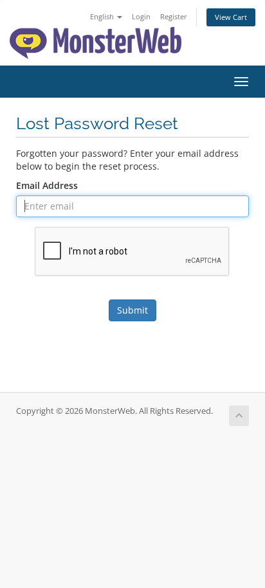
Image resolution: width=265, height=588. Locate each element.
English (103, 16)
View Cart (231, 17)
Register (173, 16)
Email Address (47, 185)
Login (141, 16)
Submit (132, 310)
